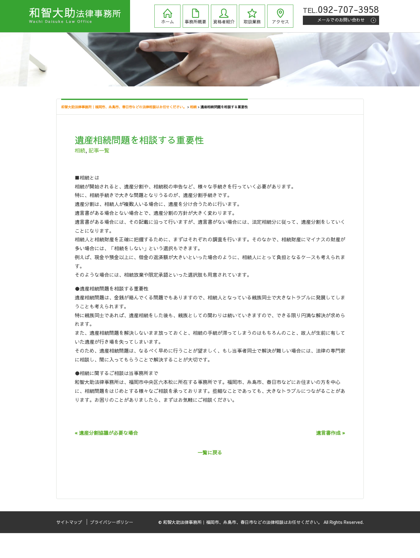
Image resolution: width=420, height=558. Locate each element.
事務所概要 (195, 21)
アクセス (280, 21)
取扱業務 (252, 21)
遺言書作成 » (330, 432)
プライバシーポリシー (111, 522)
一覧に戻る (210, 452)
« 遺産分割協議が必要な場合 (106, 432)
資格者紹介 (224, 21)
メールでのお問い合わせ (341, 20)
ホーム (167, 21)
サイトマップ (69, 522)
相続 (80, 150)
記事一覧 (99, 150)
